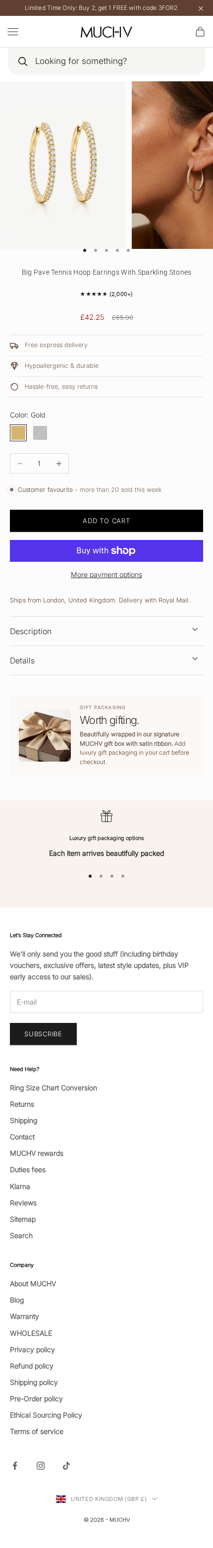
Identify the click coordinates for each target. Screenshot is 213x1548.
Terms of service (36, 1431)
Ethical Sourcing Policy (46, 1415)
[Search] (22, 61)
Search (21, 1235)
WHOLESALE (31, 1333)
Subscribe (43, 1034)
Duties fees (28, 1169)
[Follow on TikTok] (66, 1466)
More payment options (106, 574)
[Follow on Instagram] (41, 1466)
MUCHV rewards (36, 1153)
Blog (17, 1300)
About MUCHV (33, 1283)
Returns (22, 1104)
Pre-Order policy (36, 1398)
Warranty (24, 1316)
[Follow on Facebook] (15, 1466)
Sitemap (23, 1219)
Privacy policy (32, 1349)
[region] (106, 834)
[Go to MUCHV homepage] (106, 31)
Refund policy (31, 1366)
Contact (22, 1136)
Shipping (23, 1120)
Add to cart (106, 521)
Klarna (20, 1186)
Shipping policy (34, 1382)
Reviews (23, 1202)
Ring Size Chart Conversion (53, 1087)
